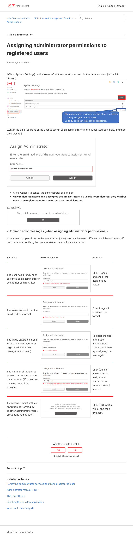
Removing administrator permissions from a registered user (41, 483)
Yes (58, 450)
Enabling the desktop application (25, 502)
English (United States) (110, 6)
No (75, 450)
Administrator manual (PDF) (22, 489)
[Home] (18, 6)
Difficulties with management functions (53, 18)
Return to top (14, 468)
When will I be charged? (20, 508)
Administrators (14, 22)
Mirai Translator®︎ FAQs (18, 18)
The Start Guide (16, 496)
